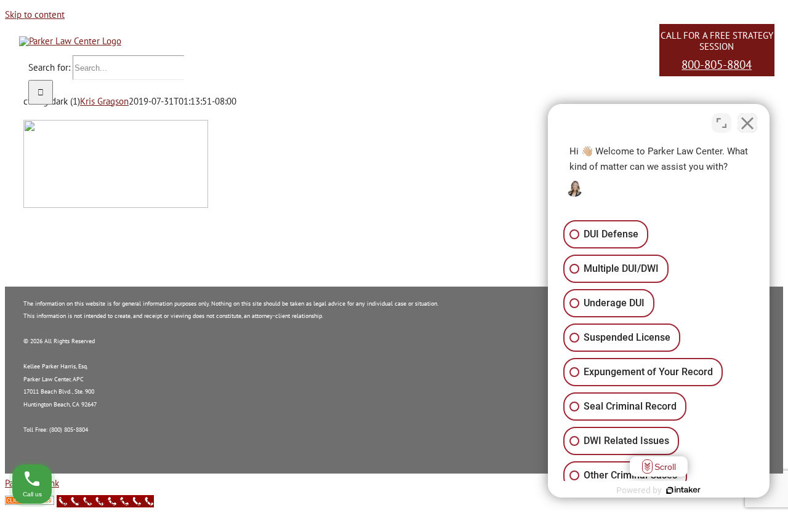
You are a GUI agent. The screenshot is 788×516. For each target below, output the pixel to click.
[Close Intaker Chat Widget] (747, 123)
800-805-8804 (716, 64)
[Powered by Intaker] (683, 490)
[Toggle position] (721, 123)
